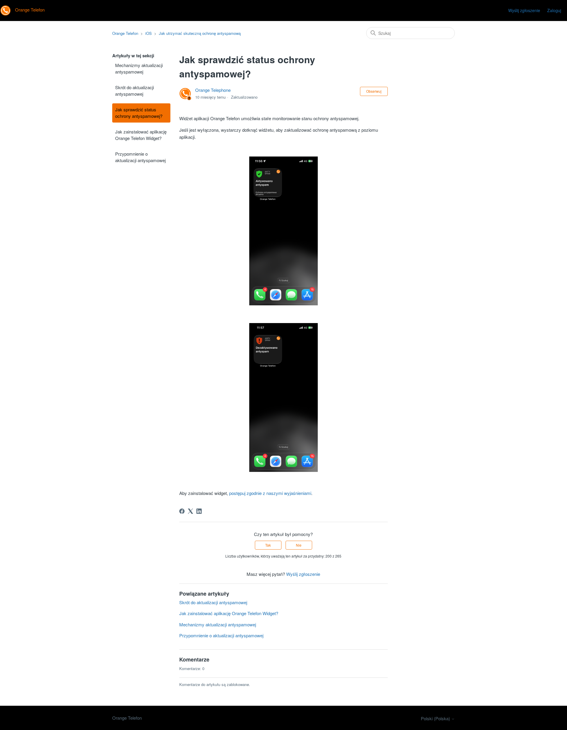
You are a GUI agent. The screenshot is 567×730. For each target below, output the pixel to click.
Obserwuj (374, 91)
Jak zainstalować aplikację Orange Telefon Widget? (141, 134)
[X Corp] (190, 511)
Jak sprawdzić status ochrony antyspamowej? (138, 112)
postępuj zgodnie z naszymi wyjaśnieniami (270, 493)
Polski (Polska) (436, 718)
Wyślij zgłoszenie (524, 10)
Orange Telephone (213, 90)
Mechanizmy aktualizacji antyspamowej (139, 68)
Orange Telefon (125, 33)
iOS (148, 33)
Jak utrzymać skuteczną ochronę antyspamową (200, 33)
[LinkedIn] (199, 511)
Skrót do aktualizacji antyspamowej (134, 90)
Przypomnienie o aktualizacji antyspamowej (140, 157)
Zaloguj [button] (554, 10)
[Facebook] (182, 511)
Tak (268, 545)
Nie (299, 545)
